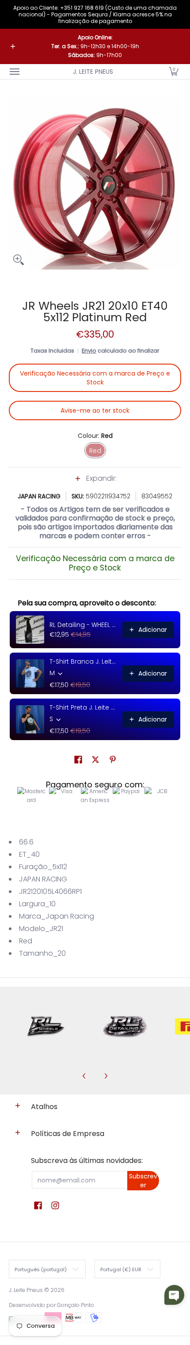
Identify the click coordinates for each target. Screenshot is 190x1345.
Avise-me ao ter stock (95, 410)
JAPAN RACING (39, 496)
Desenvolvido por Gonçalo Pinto (51, 1305)
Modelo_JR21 (41, 928)
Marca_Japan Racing (56, 916)
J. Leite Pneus (93, 71)
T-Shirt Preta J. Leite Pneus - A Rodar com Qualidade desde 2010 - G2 (83, 707)
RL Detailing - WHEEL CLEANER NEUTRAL (83, 624)
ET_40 (29, 854)
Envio (89, 350)
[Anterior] (84, 1076)
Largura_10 (37, 904)
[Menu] (14, 71)
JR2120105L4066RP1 (50, 891)
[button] (173, 71)
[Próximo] (105, 1076)
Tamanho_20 (42, 953)
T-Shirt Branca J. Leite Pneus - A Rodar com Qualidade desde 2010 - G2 (83, 661)
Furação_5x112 (43, 867)
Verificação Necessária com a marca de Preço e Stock (95, 378)
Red (25, 941)
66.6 (26, 842)
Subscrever (143, 1180)
